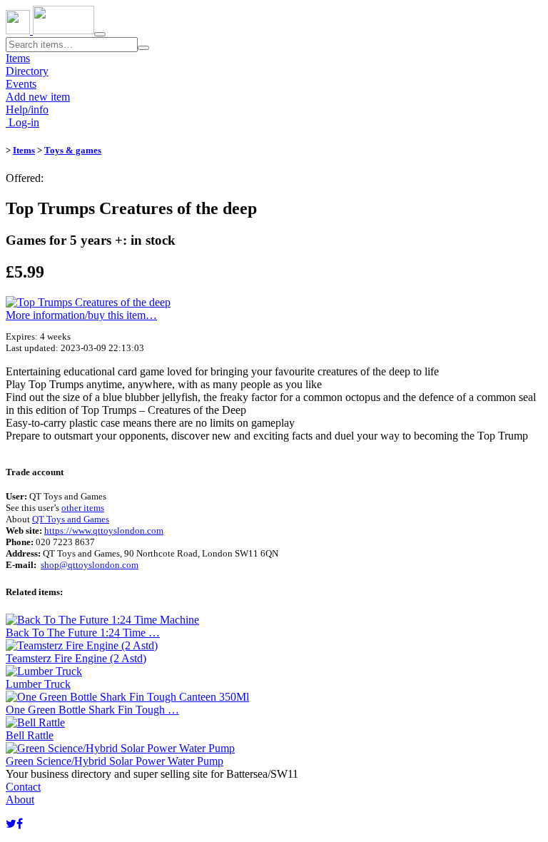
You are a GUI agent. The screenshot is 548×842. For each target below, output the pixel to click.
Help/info (27, 109)
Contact (23, 787)
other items (82, 507)
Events (21, 84)
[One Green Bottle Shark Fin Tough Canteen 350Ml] (127, 697)
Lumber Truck (38, 684)
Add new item (38, 97)
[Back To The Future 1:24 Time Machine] (102, 620)
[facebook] (19, 824)
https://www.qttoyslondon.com (103, 530)
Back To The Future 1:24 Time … (83, 633)
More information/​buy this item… (81, 315)
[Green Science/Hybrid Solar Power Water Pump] (120, 748)
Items (18, 58)
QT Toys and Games (70, 519)
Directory (27, 71)
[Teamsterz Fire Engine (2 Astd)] (82, 645)
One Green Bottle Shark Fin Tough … (92, 710)
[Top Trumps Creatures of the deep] (88, 302)
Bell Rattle (30, 735)
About (20, 799)
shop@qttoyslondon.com (89, 564)
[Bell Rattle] (35, 722)
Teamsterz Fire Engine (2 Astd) (76, 658)
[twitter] (11, 824)
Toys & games (72, 150)
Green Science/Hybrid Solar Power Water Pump (114, 761)
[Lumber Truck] (44, 671)
